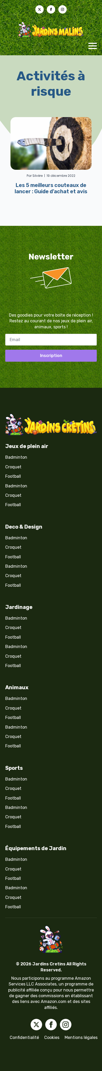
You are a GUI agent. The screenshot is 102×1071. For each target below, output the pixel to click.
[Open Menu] (92, 46)
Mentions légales (81, 1037)
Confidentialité (24, 1037)
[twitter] (39, 9)
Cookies (51, 1037)
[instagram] (62, 9)
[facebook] (51, 9)
